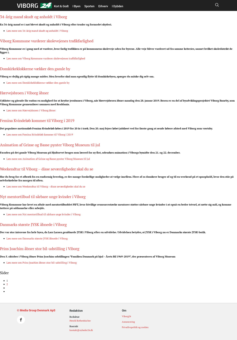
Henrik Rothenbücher (80, 320)
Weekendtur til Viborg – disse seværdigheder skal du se (46, 169)
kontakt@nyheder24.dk (81, 330)
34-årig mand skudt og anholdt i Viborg (33, 16)
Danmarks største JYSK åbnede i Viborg (33, 224)
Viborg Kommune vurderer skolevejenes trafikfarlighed (46, 40)
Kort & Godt (61, 6)
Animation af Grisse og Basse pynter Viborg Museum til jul (50, 144)
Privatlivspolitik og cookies (135, 327)
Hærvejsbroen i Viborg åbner (24, 92)
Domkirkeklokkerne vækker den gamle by (35, 68)
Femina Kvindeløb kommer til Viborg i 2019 (37, 120)
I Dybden (117, 6)
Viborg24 (126, 316)
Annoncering (128, 321)
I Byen (76, 6)
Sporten (89, 6)
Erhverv (103, 6)
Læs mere (37, 31)
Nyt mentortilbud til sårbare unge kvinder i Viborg (43, 196)
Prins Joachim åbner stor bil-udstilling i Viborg (39, 248)
